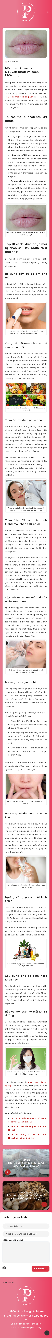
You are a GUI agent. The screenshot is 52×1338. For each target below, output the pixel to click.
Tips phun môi (8, 1282)
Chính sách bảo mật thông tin (26, 1323)
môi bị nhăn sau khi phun (20, 97)
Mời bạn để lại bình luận (13, 1240)
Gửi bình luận (40, 1269)
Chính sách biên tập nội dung (26, 1327)
